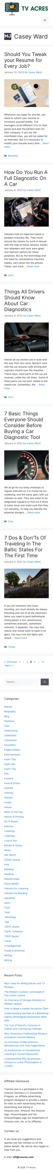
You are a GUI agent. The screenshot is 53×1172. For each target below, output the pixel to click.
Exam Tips (10, 759)
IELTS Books (11, 821)
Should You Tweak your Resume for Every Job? (25, 60)
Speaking (9, 898)
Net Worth (10, 855)
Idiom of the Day (13, 812)
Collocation (10, 740)
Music (7, 850)
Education (10, 745)
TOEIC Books (11, 936)
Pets (6, 864)
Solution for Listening (16, 888)
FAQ (6, 773)
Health (8, 802)
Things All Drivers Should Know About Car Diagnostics (24, 300)
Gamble (8, 788)
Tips (6, 922)
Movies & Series (13, 845)
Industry (8, 826)
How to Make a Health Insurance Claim (26, 1008)
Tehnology (10, 917)
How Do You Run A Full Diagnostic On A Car (26, 178)
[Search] (45, 682)
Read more (33, 266)
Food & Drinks (12, 783)
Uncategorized (12, 945)
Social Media (11, 883)
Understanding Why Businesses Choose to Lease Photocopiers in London (23, 1062)
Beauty (8, 706)
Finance (8, 778)
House (8, 807)
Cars (10, 275)
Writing (8, 955)
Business (13, 155)
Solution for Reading (15, 893)
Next (9, 665)
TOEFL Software (13, 931)
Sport (7, 902)
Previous (10, 661)
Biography (10, 711)
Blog (6, 716)
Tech (7, 912)
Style (7, 907)
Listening (9, 831)
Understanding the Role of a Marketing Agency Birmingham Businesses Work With (26, 1017)
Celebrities (10, 735)
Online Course (12, 859)
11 (43, 661)
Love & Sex (10, 840)
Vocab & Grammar (14, 950)
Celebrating (10, 730)
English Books (12, 749)
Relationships (11, 878)
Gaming (8, 792)
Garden (8, 797)
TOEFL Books (11, 926)
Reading (9, 869)
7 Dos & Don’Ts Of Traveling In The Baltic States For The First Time (25, 546)
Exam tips (9, 764)
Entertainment (12, 754)
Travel (11, 646)
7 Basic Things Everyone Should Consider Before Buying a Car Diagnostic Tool (23, 425)
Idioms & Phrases (14, 816)
